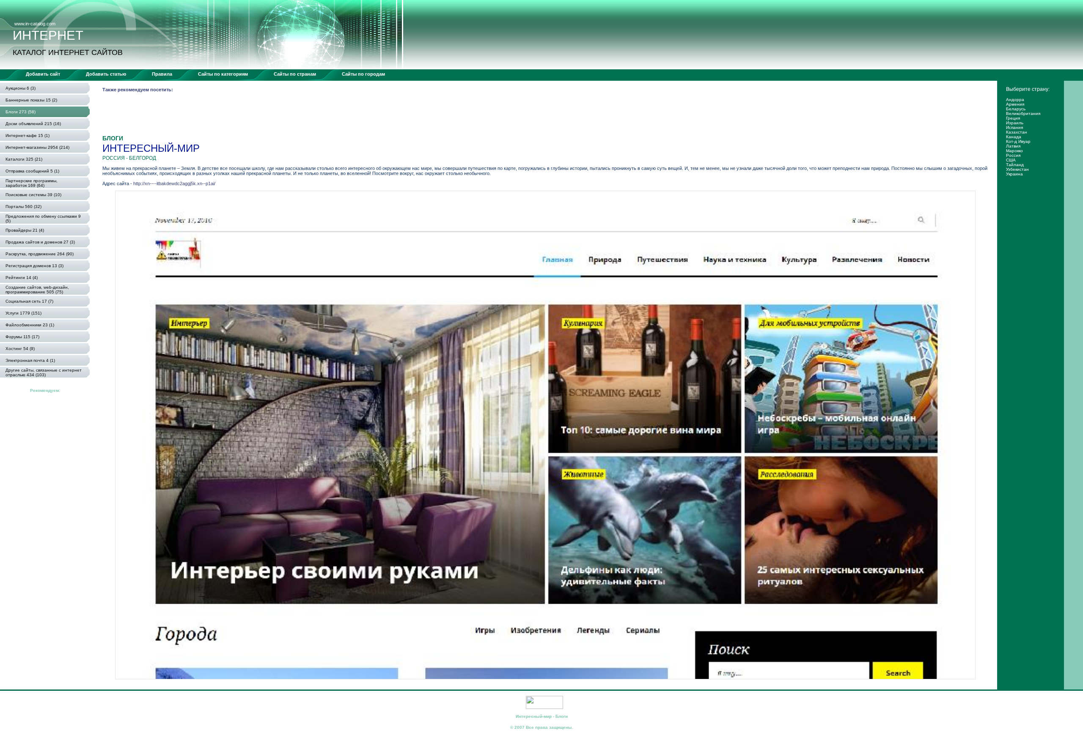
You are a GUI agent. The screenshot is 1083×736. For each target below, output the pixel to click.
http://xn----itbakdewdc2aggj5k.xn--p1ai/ (174, 183)
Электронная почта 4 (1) (30, 360)
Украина (1014, 174)
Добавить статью (106, 74)
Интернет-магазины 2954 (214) (37, 147)
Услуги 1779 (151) (23, 313)
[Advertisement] (256, 116)
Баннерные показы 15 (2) (31, 100)
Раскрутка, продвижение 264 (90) (39, 254)
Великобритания (1023, 113)
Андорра (1015, 99)
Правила (162, 74)
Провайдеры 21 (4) (24, 230)
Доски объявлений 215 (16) (33, 123)
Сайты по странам (295, 74)
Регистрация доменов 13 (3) (34, 265)
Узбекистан (1017, 169)
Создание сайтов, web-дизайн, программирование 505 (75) (37, 289)
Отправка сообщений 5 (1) (32, 171)
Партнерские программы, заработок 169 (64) (31, 183)
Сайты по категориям (223, 74)
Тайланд (1015, 164)
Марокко (1014, 150)
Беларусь (1015, 109)
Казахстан (1016, 132)
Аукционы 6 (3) (20, 88)
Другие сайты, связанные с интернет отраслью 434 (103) (43, 372)
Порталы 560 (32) (23, 206)
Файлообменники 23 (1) (29, 325)
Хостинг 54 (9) (20, 348)
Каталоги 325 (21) (23, 159)
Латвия (1013, 146)
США (1011, 160)
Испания (1014, 127)
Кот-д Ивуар (1018, 141)
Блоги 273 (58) (20, 111)
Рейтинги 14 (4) (21, 277)
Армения (1015, 104)
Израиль (1014, 122)
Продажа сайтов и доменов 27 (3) (40, 242)
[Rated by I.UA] (544, 707)
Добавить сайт (43, 74)
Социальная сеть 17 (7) (29, 301)
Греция (1013, 118)
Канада (1013, 136)
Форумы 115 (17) (22, 336)
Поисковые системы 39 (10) (33, 194)
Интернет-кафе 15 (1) (27, 135)
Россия (1013, 155)
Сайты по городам (363, 74)
